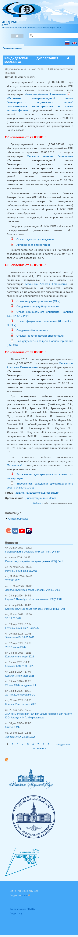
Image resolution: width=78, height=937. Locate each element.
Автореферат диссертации (33, 244)
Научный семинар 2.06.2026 (21, 571)
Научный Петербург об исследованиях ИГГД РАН (33, 599)
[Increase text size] (21, 37)
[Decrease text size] (13, 37)
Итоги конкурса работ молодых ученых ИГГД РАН (33, 561)
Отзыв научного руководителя (35, 239)
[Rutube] (29, 533)
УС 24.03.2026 (13, 618)
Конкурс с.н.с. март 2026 (19, 656)
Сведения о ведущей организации (37, 306)
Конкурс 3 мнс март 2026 (19, 675)
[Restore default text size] (17, 37)
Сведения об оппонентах (32, 330)
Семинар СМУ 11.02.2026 (19, 666)
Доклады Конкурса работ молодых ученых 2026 (32, 590)
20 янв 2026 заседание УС (20, 694)
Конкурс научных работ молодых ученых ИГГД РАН (35, 609)
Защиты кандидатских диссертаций (37, 492)
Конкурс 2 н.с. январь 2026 (20, 704)
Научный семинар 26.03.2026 (22, 628)
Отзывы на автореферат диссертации (40, 335)
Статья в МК (12, 727)
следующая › (63, 744)
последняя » (39, 748)
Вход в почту (16, 913)
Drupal (25, 895)
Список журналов (18, 518)
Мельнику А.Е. (16, 465)
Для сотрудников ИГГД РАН (23, 909)
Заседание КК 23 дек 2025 (20, 736)
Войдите (37, 503)
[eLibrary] (8, 533)
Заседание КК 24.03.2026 (19, 637)
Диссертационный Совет (41, 497)
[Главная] (21, 15)
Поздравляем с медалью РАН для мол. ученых (32, 551)
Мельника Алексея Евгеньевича (45, 94)
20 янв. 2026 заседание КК (20, 685)
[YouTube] (22, 533)
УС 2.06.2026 (12, 580)
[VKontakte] (15, 533)
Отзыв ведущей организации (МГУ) (38, 301)
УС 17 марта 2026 (15, 647)
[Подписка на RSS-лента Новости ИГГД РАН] (8, 760)
